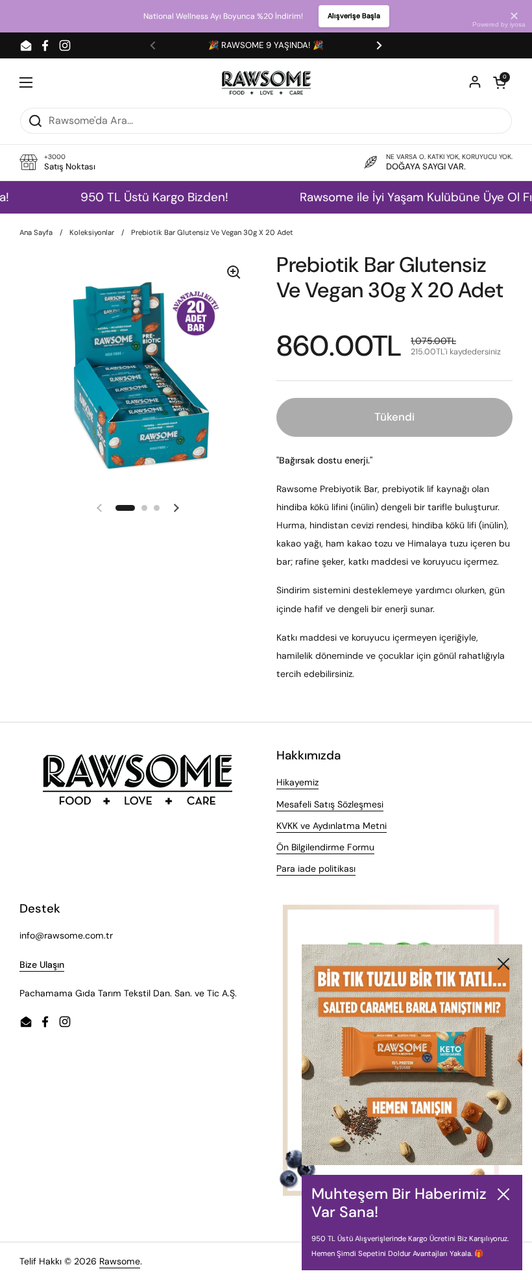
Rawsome (119, 1261)
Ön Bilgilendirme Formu (325, 847)
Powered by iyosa (499, 24)
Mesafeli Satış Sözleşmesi (329, 804)
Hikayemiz (297, 782)
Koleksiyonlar (91, 232)
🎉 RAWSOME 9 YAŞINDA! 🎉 (265, 45)
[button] (500, 82)
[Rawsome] (266, 82)
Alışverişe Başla (354, 15)
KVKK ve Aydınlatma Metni (331, 825)
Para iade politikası (316, 868)
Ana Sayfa (36, 232)
